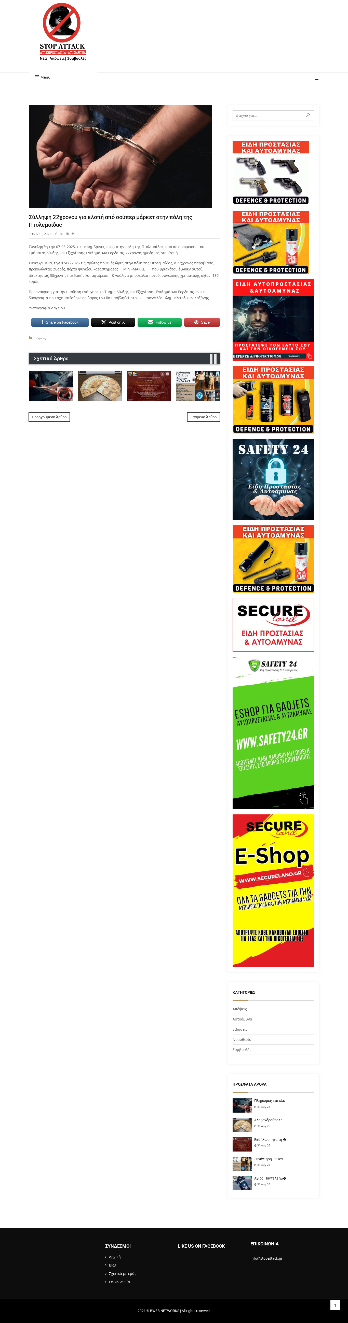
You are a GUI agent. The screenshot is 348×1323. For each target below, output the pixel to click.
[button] (314, 78)
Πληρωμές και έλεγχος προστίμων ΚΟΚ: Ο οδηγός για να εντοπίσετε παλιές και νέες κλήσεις (51, 385)
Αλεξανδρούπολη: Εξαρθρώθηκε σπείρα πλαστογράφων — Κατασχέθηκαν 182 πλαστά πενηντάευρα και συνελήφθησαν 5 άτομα (99, 386)
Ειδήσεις (40, 338)
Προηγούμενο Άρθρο (49, 416)
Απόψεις (240, 1008)
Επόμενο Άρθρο (204, 416)
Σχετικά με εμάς (122, 1273)
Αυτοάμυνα (242, 1019)
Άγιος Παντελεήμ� (270, 1178)
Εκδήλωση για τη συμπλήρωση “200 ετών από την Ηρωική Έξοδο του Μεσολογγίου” (148, 385)
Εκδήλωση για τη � (270, 1140)
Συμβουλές (242, 1049)
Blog (112, 1265)
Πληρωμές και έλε (269, 1101)
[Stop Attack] (63, 37)
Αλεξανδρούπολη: (268, 1120)
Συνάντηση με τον (268, 1159)
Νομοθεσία (242, 1039)
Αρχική (115, 1256)
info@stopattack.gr (266, 1258)
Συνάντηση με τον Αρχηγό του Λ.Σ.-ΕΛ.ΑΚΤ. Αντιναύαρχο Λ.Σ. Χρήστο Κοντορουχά (197, 386)
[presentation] (211, 359)
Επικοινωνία (119, 1281)
